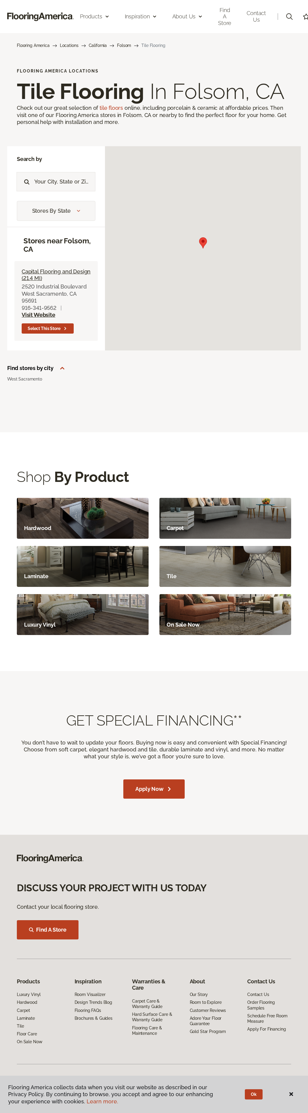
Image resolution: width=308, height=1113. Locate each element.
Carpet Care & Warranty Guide (147, 1004)
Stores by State (51, 211)
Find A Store (51, 929)
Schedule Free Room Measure (267, 1018)
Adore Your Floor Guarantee (206, 1021)
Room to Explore (206, 1002)
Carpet (23, 1010)
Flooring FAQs (88, 1010)
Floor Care (27, 1033)
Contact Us (256, 16)
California (98, 45)
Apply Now (149, 789)
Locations (69, 45)
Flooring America (33, 45)
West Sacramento (24, 379)
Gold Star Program (208, 1031)
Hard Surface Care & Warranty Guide (152, 1017)
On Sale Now (29, 1041)
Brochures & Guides (93, 1018)
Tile (20, 1026)
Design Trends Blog (93, 1002)
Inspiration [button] (137, 16)
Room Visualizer (90, 994)
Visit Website (38, 315)
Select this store (44, 328)
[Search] (25, 181)
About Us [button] (184, 16)
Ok (254, 1094)
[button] (289, 17)
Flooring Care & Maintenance (147, 1030)
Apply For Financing (266, 1029)
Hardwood (27, 1002)
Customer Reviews (208, 1010)
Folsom (124, 45)
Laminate (26, 1018)
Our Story (199, 994)
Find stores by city (30, 368)
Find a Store (224, 16)
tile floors (111, 108)
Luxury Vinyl (29, 994)
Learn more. (102, 1101)
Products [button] (91, 16)
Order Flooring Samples (261, 1005)
